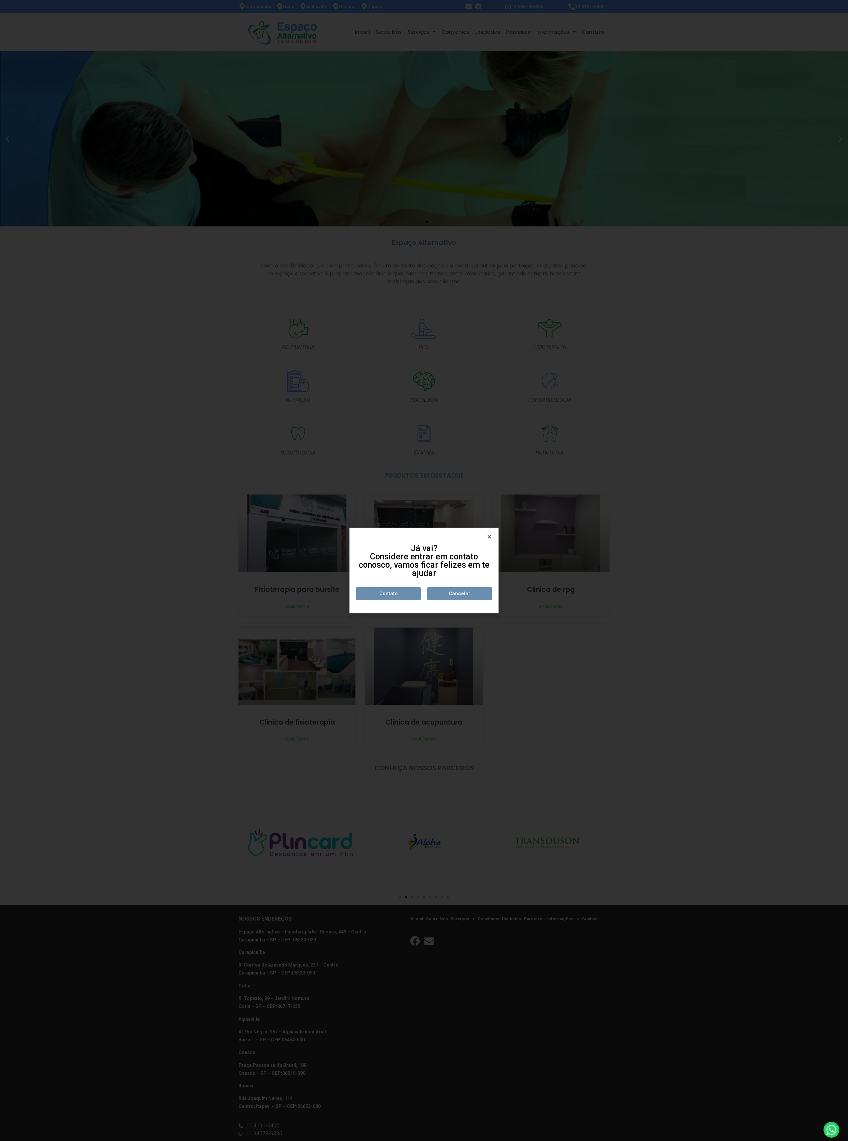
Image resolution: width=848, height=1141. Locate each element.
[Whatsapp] (831, 1130)
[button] (388, 593)
